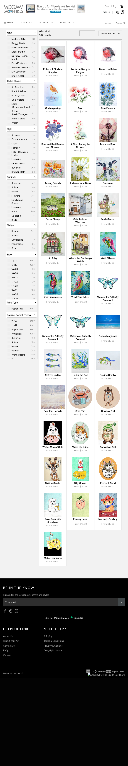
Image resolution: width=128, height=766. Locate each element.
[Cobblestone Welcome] (80, 205)
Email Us (106, 11)
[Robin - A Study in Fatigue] (80, 55)
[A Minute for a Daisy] (80, 169)
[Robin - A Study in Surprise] (53, 55)
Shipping (48, 636)
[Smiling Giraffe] (53, 469)
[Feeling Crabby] (108, 361)
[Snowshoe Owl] (108, 433)
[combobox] (110, 33)
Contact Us (9, 645)
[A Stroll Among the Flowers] (80, 130)
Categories (45, 23)
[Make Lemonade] (53, 544)
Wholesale (66, 23)
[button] (22, 32)
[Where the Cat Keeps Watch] (80, 244)
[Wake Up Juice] (80, 433)
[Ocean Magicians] (108, 322)
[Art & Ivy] (53, 244)
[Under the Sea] (80, 361)
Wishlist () (120, 23)
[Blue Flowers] (108, 94)
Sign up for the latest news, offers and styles (26, 594)
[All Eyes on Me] (53, 361)
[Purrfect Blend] (108, 469)
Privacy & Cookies (53, 645)
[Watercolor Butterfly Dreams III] (108, 283)
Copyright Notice (53, 650)
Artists (26, 23)
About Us (8, 636)
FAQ (5, 650)
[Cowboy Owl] (108, 397)
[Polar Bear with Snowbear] (53, 505)
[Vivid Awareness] (53, 283)
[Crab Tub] (80, 397)
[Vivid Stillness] (108, 244)
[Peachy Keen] (80, 505)
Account (108, 23)
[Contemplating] (53, 94)
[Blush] (80, 94)
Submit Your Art (11, 640)
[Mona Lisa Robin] (108, 55)
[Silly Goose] (80, 469)
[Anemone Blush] (108, 130)
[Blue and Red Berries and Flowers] (53, 130)
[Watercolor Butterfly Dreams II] (53, 322)
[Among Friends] (53, 169)
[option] (21, 39)
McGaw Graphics (17, 673)
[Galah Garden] (108, 205)
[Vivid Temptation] (80, 283)
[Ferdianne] (108, 169)
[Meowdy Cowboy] (108, 505)
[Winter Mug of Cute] (53, 433)
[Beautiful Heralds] (53, 397)
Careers (7, 655)
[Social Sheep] (53, 205)
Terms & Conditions (54, 640)
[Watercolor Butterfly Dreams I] (80, 322)
